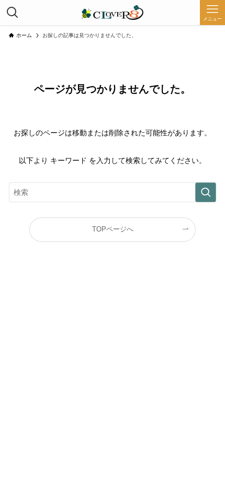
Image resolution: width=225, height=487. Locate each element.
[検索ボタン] (12, 12)
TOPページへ (112, 229)
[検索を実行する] (205, 192)
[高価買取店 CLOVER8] (112, 12)
